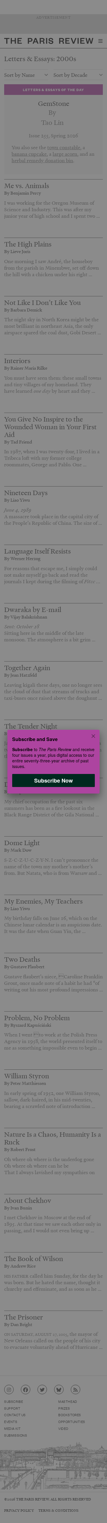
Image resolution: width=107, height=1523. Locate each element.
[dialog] (53, 761)
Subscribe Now (53, 780)
